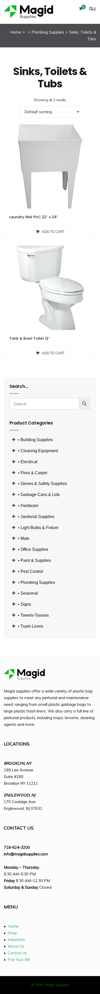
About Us (16, 946)
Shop (12, 932)
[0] (81, 10)
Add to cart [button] (53, 232)
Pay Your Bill (19, 959)
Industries (16, 939)
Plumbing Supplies (48, 32)
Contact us (17, 952)
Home (15, 32)
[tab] (49, 440)
